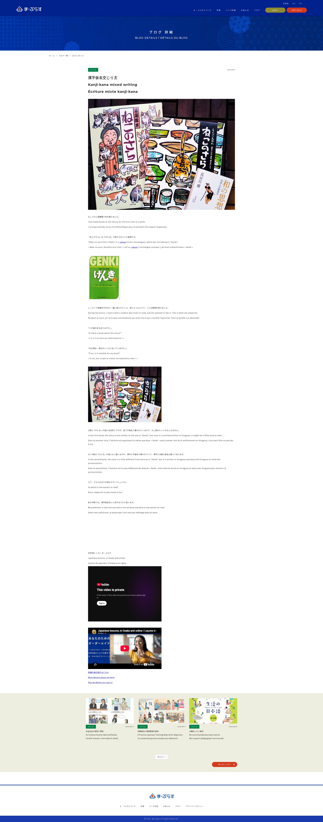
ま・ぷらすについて (203, 10)
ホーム (52, 55)
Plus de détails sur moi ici (100, 682)
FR (300, 3)
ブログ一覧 (63, 55)
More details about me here (101, 677)
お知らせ (245, 10)
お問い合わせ (296, 10)
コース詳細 (231, 10)
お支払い (275, 10)
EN (294, 3)
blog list (224, 764)
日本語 (286, 3)
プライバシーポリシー (194, 806)
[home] (28, 9)
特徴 (219, 10)
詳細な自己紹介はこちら (98, 672)
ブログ (257, 10)
